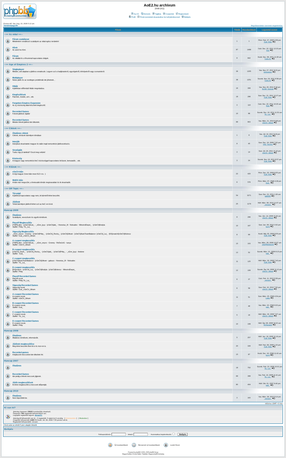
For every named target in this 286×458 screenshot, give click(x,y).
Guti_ (268, 183)
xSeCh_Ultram (267, 123)
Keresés (147, 14)
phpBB (138, 452)
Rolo (268, 106)
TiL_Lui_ (267, 114)
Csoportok (170, 14)
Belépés (187, 17)
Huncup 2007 (11, 361)
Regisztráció (183, 14)
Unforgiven (268, 72)
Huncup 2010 (11, 391)
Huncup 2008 (11, 331)
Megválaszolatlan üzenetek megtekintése (267, 25)
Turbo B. (267, 59)
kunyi (268, 227)
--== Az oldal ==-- (13, 34)
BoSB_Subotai (268, 89)
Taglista (158, 14)
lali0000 (268, 196)
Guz (267, 50)
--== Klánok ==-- (13, 167)
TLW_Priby (268, 42)
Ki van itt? (10, 408)
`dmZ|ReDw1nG (268, 244)
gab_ (268, 253)
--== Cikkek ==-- (13, 128)
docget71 (38, 415)
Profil (133, 17)
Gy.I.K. (136, 14)
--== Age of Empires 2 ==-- (18, 64)
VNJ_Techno (268, 144)
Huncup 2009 (11, 210)
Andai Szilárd (137, 454)
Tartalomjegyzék (10, 25)
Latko (268, 298)
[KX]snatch (268, 325)
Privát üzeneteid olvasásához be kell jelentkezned (160, 17)
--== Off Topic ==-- (14, 188)
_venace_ (268, 205)
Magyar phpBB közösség (156, 454)
